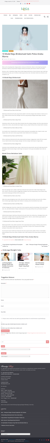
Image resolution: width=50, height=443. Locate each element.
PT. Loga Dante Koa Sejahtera (8, 239)
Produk (5, 15)
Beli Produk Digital (28, 18)
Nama (2, 300)
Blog (12, 18)
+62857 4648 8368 (10, 395)
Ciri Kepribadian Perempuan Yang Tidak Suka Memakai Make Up (14, 422)
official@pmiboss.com (5, 383)
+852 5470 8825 (4, 402)
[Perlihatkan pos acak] (47, 16)
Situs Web (3, 312)
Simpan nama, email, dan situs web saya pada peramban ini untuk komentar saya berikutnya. (24, 318)
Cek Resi (30, 15)
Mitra (21, 15)
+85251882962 (8, 396)
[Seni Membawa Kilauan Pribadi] (41, 253)
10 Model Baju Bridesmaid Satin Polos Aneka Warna (11, 415)
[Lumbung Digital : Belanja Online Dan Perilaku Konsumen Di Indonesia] (8, 253)
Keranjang (15, 15)
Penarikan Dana (18, 18)
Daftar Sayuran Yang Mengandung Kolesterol (29, 1)
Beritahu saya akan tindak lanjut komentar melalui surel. (14, 324)
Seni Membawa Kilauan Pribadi (39, 263)
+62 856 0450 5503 (11, 391)
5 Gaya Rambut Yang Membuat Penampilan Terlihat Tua (12, 245)
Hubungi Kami (37, 15)
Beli (10, 15)
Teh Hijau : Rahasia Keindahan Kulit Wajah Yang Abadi (24, 264)
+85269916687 (13, 398)
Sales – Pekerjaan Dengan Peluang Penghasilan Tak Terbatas (37, 245)
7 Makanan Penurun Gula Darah (7, 425)
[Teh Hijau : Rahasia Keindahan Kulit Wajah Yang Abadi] (25, 253)
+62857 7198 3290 (8, 390)
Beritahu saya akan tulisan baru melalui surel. (11, 328)
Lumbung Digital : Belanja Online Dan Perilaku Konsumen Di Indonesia (7, 265)
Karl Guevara (13, 59)
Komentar (3, 283)
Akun (25, 15)
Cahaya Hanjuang (27, 239)
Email (2, 306)
